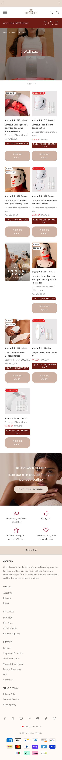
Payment (7, 648)
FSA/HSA (7, 617)
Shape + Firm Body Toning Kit (44, 354)
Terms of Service (11, 699)
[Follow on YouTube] (37, 718)
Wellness (23, 32)
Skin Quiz (7, 623)
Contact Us (8, 679)
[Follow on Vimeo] (54, 718)
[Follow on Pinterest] (29, 718)
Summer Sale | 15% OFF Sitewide (15, 23)
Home (5, 32)
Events (6, 603)
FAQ (5, 674)
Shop (13, 32)
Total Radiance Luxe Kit (16, 418)
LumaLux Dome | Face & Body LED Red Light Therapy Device (16, 128)
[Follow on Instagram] (21, 718)
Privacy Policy (9, 694)
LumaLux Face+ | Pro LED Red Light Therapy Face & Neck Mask (44, 279)
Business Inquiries (11, 633)
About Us (7, 592)
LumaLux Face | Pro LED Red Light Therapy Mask (16, 202)
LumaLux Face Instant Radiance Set (42, 126)
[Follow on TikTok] (46, 718)
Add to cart (17, 156)
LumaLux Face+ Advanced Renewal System (44, 202)
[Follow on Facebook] (4, 718)
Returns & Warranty (12, 669)
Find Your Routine (31, 489)
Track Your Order (11, 658)
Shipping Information (13, 653)
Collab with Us (10, 628)
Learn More (45, 3)
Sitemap (7, 598)
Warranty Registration (13, 663)
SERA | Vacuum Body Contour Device (14, 354)
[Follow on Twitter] (13, 718)
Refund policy (9, 704)
